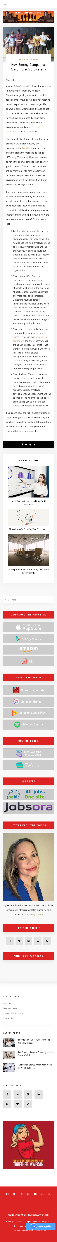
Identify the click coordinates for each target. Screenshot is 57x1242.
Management (31, 59)
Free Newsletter (10, 1008)
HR (20, 59)
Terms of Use (40, 1230)
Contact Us (8, 1018)
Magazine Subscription (13, 1013)
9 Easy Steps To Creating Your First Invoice (28, 529)
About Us (7, 1003)
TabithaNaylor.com (33, 914)
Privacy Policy (27, 1230)
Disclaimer (16, 1230)
